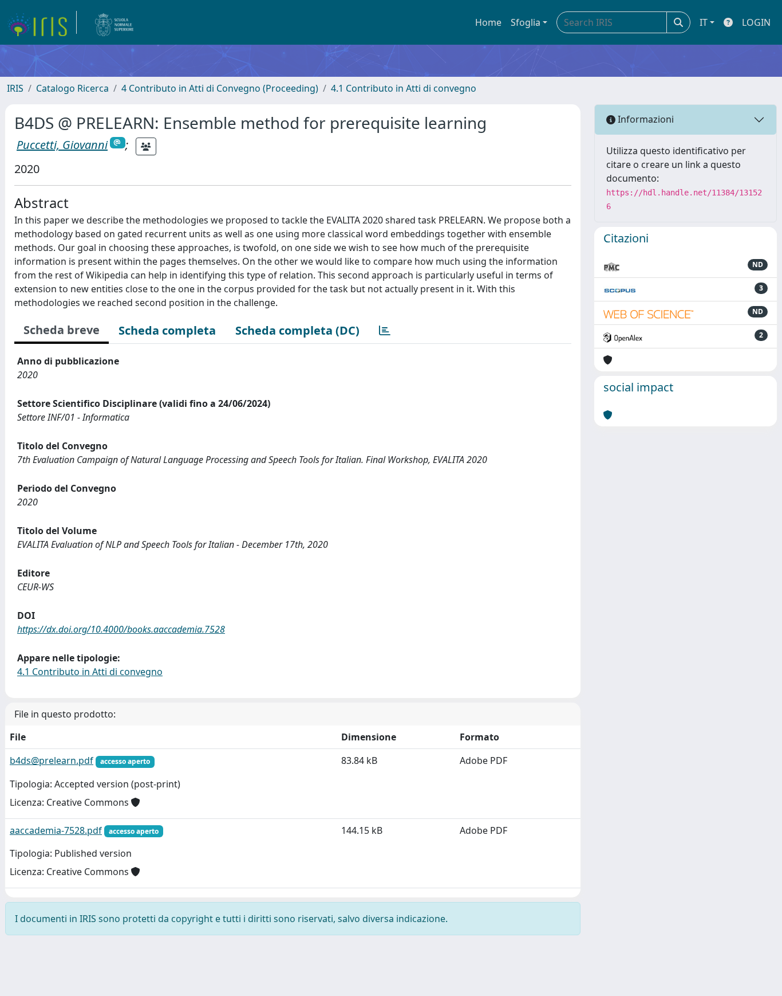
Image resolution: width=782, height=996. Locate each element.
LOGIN (756, 22)
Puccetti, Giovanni (62, 144)
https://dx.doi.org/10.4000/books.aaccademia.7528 (121, 629)
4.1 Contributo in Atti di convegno (403, 88)
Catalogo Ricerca (72, 88)
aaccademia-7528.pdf (56, 830)
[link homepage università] (114, 22)
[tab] (384, 331)
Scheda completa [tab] (167, 330)
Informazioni (644, 119)
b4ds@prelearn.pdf (51, 760)
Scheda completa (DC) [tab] (297, 330)
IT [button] (704, 22)
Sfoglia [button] (525, 22)
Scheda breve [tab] (61, 330)
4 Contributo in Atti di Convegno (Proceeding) (219, 88)
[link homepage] (42, 22)
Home (488, 22)
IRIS (15, 88)
